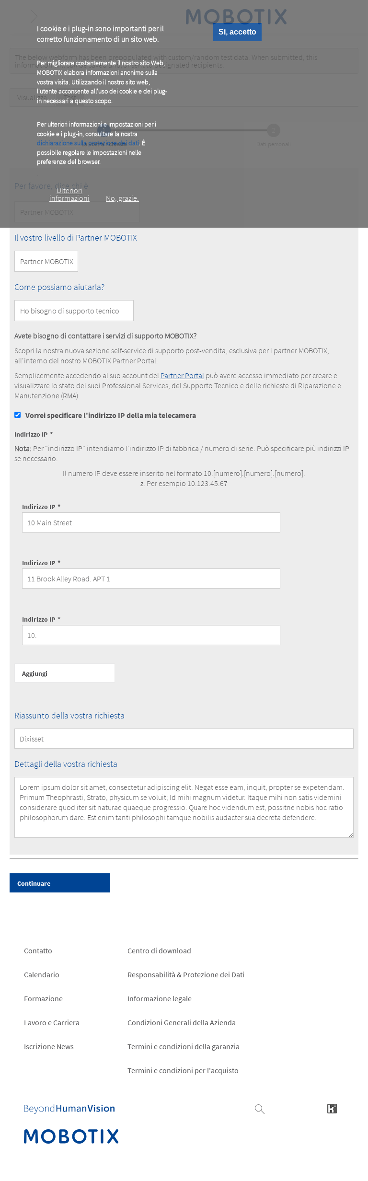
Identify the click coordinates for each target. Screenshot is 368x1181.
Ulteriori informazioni (69, 194)
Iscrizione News (49, 1046)
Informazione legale (159, 998)
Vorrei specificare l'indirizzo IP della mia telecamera (110, 415)
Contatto (38, 950)
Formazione (43, 998)
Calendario (41, 974)
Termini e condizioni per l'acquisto (183, 1070)
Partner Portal (182, 375)
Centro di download (159, 950)
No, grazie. (122, 198)
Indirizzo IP (30, 434)
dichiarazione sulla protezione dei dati (88, 143)
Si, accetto (237, 32)
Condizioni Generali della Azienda (181, 1022)
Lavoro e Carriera (52, 1022)
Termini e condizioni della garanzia (183, 1046)
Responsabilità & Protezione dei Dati (185, 974)
